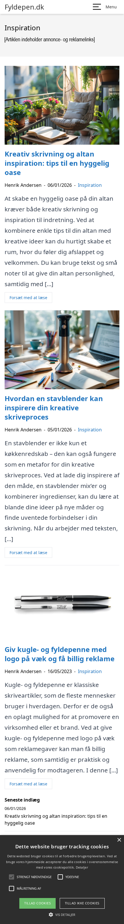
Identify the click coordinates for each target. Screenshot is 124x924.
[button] (62, 914)
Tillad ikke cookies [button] (82, 903)
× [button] (119, 840)
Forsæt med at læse (28, 297)
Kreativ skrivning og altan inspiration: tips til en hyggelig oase (56, 819)
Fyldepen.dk (24, 7)
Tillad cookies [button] (37, 903)
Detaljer (82, 867)
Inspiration (90, 185)
